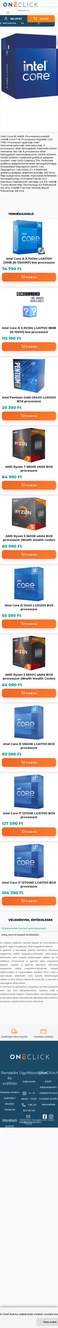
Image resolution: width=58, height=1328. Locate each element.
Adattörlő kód (48, 1095)
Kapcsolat (29, 1083)
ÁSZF (48, 1083)
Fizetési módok (9, 1094)
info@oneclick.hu (30, 1124)
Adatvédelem (48, 1089)
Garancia (9, 1111)
